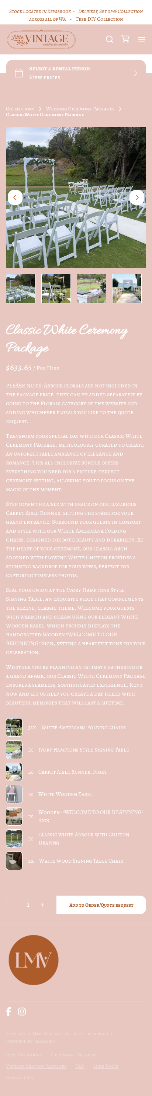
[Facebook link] (8, 1012)
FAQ (79, 1066)
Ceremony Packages (74, 1054)
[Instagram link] (22, 1012)
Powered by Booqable (31, 1041)
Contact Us (19, 1077)
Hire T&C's (105, 1066)
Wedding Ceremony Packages (80, 108)
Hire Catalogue (24, 1054)
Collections (20, 108)
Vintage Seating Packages (36, 1066)
